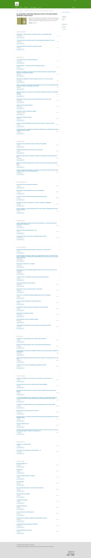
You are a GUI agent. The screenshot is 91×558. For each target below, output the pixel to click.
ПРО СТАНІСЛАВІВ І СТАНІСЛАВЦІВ (23, 493)
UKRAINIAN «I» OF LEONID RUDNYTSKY (24, 444)
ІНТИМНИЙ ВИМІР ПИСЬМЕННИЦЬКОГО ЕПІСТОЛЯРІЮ (27, 524)
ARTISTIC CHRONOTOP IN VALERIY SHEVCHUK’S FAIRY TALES (28, 410)
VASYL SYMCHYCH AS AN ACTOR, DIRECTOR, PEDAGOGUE (27, 184)
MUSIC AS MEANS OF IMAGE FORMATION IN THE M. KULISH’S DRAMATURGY (30, 190)
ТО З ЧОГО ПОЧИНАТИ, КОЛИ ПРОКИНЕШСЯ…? (25, 512)
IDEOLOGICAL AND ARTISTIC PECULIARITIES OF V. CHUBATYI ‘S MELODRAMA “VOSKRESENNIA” (34, 202)
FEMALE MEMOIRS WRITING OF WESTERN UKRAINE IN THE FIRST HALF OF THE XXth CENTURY (34, 249)
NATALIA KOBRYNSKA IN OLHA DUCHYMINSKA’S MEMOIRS (27, 319)
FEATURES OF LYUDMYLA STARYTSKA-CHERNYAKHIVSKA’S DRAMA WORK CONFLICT (32, 196)
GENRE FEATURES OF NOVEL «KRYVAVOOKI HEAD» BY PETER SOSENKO (29, 289)
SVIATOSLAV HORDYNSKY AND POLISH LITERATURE (26, 282)
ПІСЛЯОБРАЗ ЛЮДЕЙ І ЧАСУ (22, 463)
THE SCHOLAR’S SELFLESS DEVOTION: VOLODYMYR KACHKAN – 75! (29, 450)
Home (17, 10)
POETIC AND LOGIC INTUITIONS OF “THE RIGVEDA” (26, 263)
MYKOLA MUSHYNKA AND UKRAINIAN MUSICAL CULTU (27, 230)
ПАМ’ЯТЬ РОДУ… (20, 469)
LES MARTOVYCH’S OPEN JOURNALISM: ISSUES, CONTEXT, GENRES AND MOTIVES (31, 338)
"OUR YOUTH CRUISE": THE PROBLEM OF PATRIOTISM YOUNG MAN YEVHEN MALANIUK (33, 276)
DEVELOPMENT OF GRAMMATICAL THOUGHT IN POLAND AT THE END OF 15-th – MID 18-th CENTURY (35, 78)
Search (74, 7)
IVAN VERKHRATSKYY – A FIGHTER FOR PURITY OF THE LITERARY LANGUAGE (30, 65)
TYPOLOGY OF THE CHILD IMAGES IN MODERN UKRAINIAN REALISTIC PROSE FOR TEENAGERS (33, 295)
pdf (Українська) (21, 37)
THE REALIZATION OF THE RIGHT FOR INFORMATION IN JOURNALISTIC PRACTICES (31, 364)
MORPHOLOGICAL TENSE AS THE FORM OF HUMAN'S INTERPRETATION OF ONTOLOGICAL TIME (34, 99)
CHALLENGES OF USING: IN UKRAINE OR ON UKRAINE (26, 111)
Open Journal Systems (66, 12)
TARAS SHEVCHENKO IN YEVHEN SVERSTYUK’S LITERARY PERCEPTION (29, 46)
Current (16, 7)
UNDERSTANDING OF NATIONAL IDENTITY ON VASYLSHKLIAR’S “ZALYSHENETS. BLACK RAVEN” (34, 325)
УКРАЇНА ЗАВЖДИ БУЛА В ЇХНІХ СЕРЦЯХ (24, 530)
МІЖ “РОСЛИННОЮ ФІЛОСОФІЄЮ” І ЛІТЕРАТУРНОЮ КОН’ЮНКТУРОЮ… (30, 487)
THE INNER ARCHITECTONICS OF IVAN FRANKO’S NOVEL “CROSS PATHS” (30, 149)
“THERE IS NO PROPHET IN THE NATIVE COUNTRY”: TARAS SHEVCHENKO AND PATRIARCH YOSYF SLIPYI (35, 40)
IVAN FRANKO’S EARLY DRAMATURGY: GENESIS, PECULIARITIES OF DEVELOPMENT (32, 143)
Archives (20, 7)
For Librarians (64, 29)
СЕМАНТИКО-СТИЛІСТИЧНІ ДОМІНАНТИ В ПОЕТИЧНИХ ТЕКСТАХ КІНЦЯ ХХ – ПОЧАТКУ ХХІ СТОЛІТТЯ (35, 123)
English (63, 19)
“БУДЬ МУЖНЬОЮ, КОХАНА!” (22, 499)
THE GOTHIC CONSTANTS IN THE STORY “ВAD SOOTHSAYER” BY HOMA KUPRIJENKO (32, 384)
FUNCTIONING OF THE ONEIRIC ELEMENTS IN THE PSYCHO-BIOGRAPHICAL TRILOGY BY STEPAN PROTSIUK (36, 404)
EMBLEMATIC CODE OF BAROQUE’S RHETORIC (25, 313)
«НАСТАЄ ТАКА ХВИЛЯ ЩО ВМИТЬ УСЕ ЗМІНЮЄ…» (26, 475)
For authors (26, 7)
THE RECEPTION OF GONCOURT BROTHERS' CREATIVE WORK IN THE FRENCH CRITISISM (32, 307)
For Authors (64, 27)
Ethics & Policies (34, 7)
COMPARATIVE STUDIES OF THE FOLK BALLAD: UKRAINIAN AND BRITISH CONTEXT (31, 236)
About (40, 7)
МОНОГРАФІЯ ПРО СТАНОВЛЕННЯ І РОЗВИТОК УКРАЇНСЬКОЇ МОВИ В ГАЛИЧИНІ (32, 518)
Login (75, 0)
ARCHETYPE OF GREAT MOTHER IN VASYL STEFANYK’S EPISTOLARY (29, 301)
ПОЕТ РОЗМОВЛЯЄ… (20, 481)
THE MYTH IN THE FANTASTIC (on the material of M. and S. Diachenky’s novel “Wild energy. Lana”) (35, 378)
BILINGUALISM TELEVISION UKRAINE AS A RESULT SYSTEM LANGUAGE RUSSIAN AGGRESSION (34, 344)
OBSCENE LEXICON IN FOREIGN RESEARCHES (25, 105)
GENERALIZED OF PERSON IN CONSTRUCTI (24, 117)
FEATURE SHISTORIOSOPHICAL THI (23, 423)
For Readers (64, 26)
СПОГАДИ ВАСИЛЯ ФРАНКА (22, 505)
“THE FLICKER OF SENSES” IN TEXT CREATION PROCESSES (27, 59)
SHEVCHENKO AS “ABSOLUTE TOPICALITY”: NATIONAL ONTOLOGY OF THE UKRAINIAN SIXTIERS (34, 34)
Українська (64, 18)
